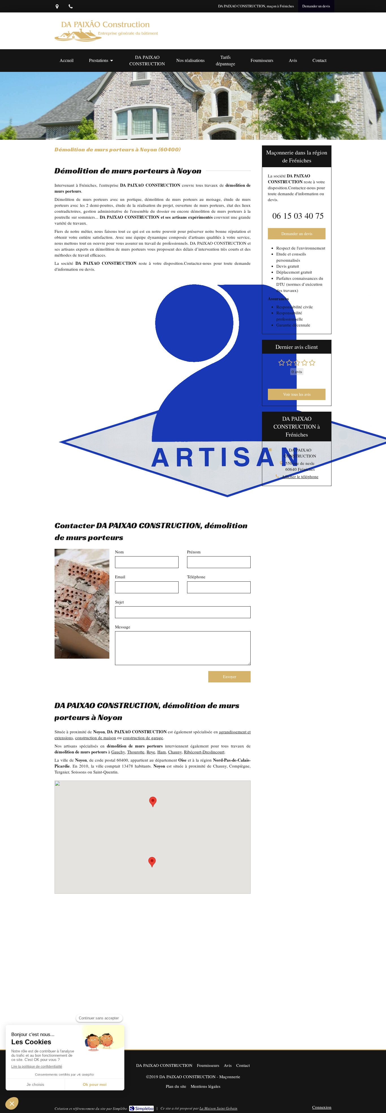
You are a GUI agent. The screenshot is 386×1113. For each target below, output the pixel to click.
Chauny (175, 752)
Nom (119, 552)
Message (122, 626)
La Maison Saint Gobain (218, 1108)
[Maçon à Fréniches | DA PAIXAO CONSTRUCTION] (106, 31)
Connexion (321, 1107)
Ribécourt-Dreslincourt (204, 752)
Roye (151, 752)
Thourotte (135, 752)
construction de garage (143, 737)
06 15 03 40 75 (298, 215)
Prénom (194, 552)
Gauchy (118, 752)
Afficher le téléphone (300, 476)
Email (120, 576)
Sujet (119, 602)
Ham (161, 752)
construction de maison (95, 737)
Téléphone (196, 576)
